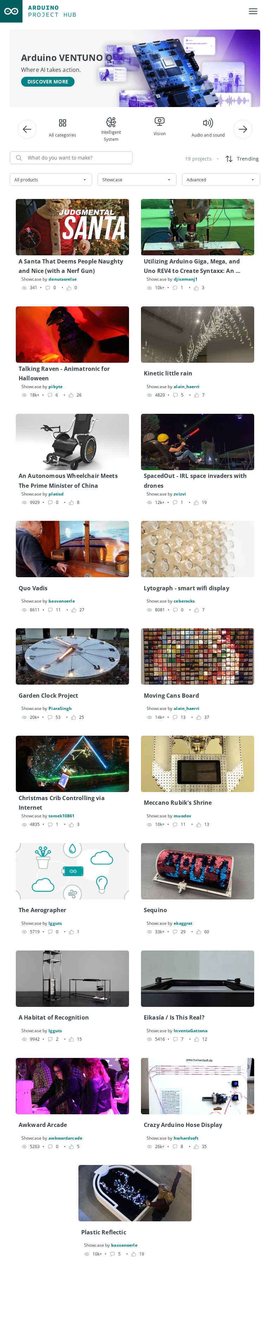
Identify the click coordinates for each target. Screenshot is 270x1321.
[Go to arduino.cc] (11, 11)
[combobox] (51, 179)
